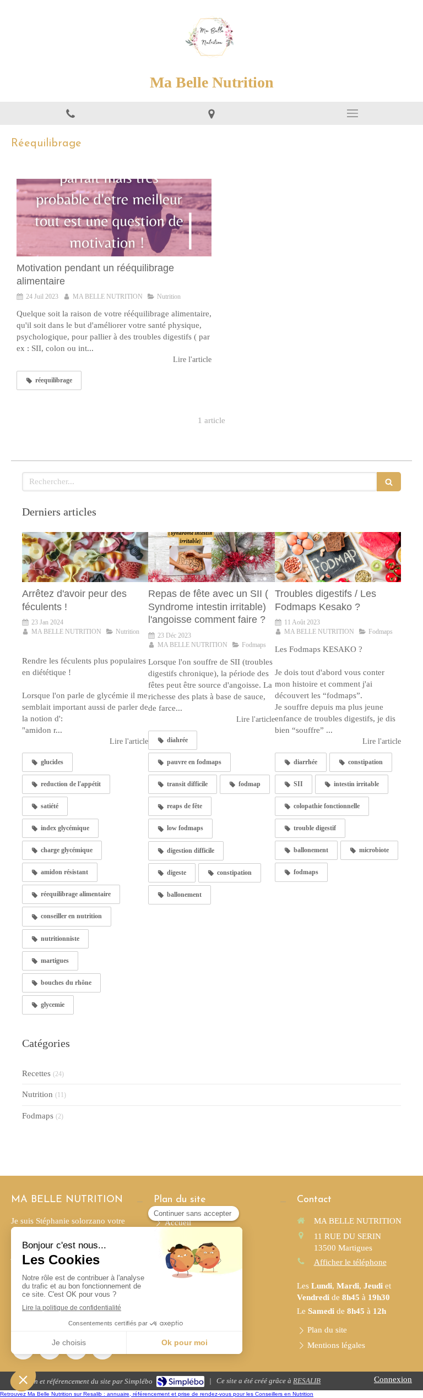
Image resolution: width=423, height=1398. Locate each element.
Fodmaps (37, 1115)
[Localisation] (211, 113)
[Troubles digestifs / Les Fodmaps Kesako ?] (338, 557)
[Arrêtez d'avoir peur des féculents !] (85, 557)
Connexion (393, 1379)
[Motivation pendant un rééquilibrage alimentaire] (114, 218)
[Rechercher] (389, 481)
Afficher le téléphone (350, 1262)
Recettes (36, 1073)
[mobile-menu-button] (352, 113)
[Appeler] (70, 113)
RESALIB (307, 1381)
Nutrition (37, 1094)
